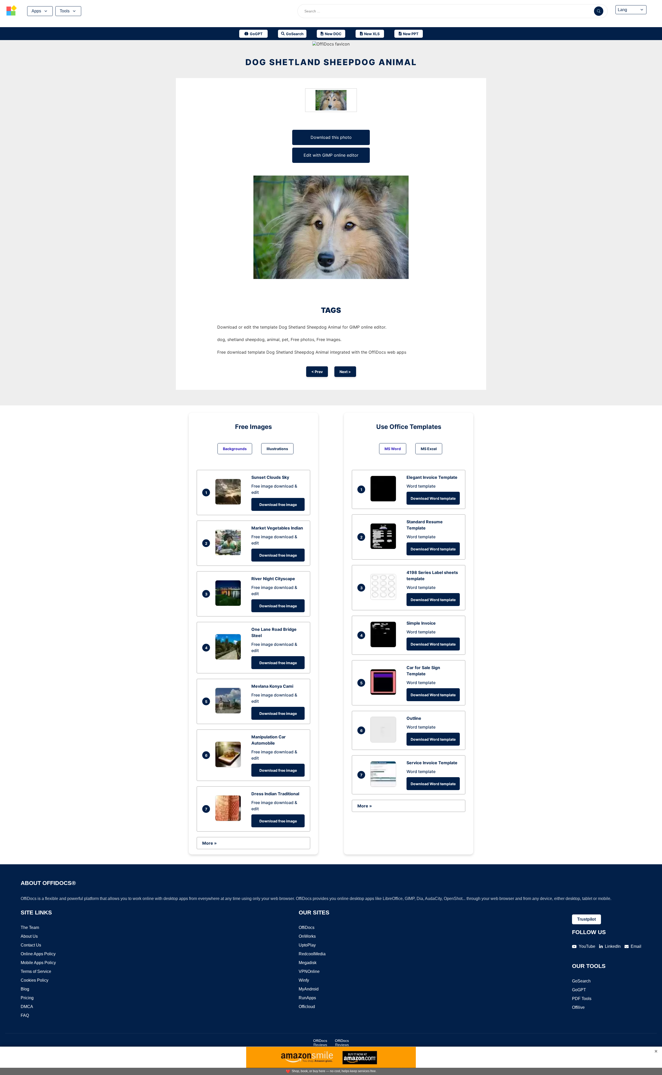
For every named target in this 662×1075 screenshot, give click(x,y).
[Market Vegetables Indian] (229, 553)
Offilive (578, 1007)
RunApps (307, 998)
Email (636, 946)
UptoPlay (307, 945)
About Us (29, 936)
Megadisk (308, 962)
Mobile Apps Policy (38, 962)
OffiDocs (306, 927)
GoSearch (581, 981)
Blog (25, 989)
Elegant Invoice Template (432, 477)
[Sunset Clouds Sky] (229, 503)
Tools (65, 11)
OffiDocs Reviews (320, 1043)
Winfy (304, 980)
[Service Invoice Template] (384, 785)
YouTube (587, 946)
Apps (36, 11)
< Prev (317, 371)
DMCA (27, 1006)
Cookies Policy (34, 980)
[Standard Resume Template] (384, 547)
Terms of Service (36, 971)
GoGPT (579, 990)
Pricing (27, 998)
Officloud (307, 1006)
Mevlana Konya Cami (272, 686)
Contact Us (31, 945)
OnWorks (307, 936)
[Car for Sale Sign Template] (384, 693)
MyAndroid (309, 989)
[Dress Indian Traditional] (229, 819)
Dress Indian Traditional (275, 793)
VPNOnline (309, 971)
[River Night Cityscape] (229, 604)
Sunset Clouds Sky (270, 477)
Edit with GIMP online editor (331, 155)
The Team (30, 927)
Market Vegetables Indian (277, 528)
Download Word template (433, 498)
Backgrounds (235, 448)
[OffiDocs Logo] (12, 11)
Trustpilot (586, 919)
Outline (414, 718)
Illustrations (277, 448)
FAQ (25, 1015)
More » (209, 843)
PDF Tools (581, 998)
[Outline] (384, 741)
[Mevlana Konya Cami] (229, 712)
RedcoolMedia (312, 954)
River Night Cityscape (273, 578)
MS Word (393, 448)
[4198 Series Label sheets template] (384, 598)
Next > (345, 371)
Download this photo (331, 137)
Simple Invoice (421, 623)
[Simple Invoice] (384, 645)
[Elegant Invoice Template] (384, 500)
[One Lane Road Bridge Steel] (229, 658)
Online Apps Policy (38, 954)
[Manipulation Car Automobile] (229, 765)
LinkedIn (613, 946)
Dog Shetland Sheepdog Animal (331, 62)
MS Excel (429, 448)
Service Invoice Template (432, 762)
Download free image (278, 504)
